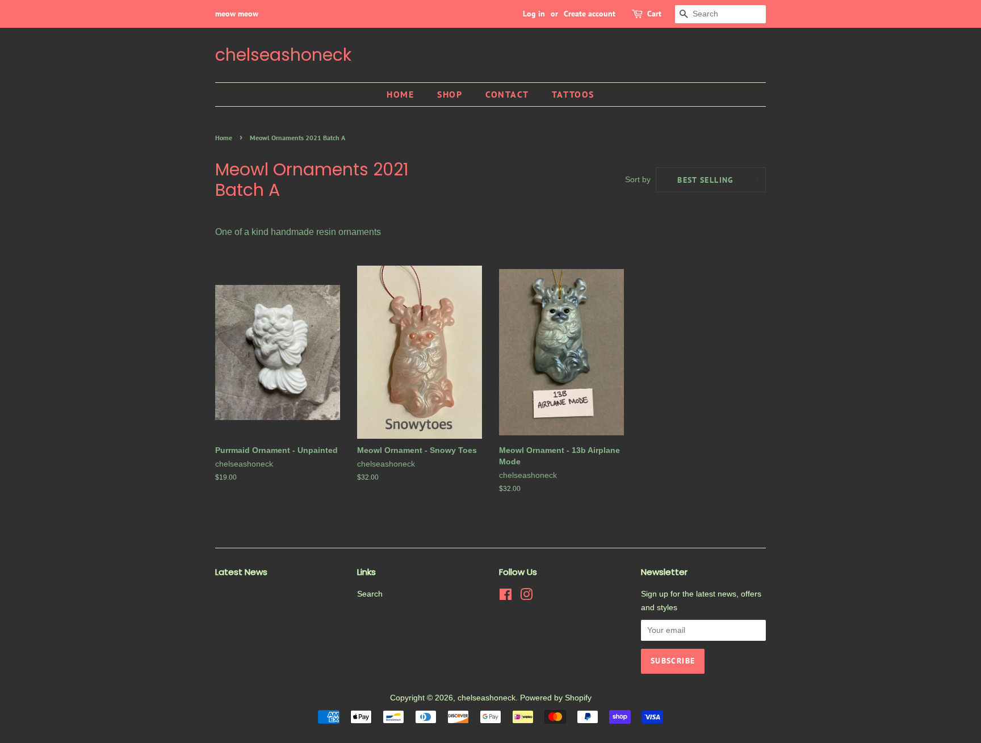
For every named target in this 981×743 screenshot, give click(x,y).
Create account (589, 14)
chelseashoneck (283, 55)
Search (370, 594)
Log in (534, 14)
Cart (654, 14)
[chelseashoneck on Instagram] (526, 597)
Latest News (241, 572)
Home (400, 94)
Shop (449, 94)
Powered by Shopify (556, 698)
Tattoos (573, 94)
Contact (507, 94)
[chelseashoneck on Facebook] (505, 597)
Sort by (638, 179)
